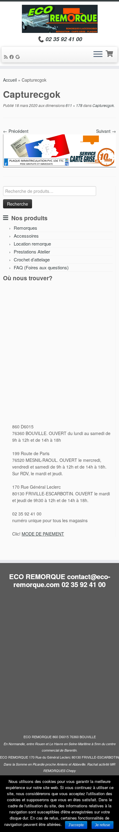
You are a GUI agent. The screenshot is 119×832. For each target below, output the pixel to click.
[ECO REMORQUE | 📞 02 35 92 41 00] (59, 19)
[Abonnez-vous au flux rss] (6, 57)
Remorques (25, 228)
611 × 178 (73, 105)
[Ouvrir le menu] (98, 54)
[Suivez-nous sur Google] (18, 57)
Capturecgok (103, 105)
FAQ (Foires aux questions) (41, 267)
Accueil (10, 80)
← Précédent (15, 131)
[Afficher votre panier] (110, 53)
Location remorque (32, 243)
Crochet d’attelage (32, 259)
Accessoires (26, 235)
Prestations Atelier (32, 251)
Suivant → (106, 131)
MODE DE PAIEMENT (43, 534)
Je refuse (102, 825)
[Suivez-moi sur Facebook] (12, 57)
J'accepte (76, 825)
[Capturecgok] (59, 150)
